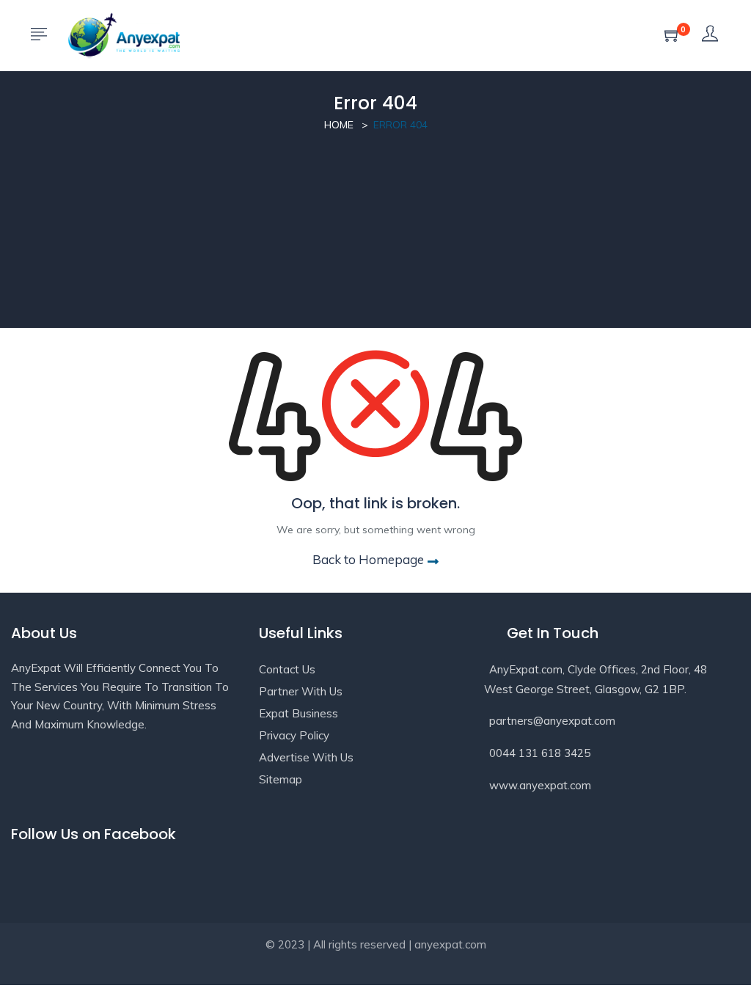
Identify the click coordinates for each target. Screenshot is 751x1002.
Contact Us (287, 669)
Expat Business (298, 713)
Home (338, 124)
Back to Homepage (368, 559)
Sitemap (280, 779)
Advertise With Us (306, 757)
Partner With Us (300, 691)
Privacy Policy (294, 735)
